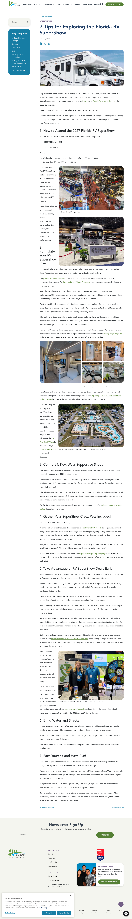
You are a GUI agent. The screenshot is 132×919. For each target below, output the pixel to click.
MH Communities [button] (45, 4)
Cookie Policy (43, 908)
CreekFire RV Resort (48, 449)
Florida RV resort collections (104, 101)
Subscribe (105, 835)
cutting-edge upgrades (113, 333)
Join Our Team (53, 862)
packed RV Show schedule (54, 278)
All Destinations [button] (29, 4)
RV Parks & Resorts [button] (62, 4)
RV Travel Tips (17, 67)
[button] (126, 913)
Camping (15, 44)
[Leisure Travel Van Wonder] (60, 362)
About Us (51, 858)
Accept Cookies (64, 913)
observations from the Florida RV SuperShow (69, 638)
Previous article (48, 807)
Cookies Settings (10, 913)
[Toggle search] (101, 4)
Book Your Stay (114, 4)
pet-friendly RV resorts (92, 528)
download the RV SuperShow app (76, 282)
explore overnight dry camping (92, 553)
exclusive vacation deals (75, 709)
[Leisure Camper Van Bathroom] (92, 351)
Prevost (85, 101)
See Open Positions (109, 882)
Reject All (49, 913)
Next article (116, 807)
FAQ (13, 51)
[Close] (70, 895)
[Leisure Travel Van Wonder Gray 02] (113, 372)
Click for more (115, 379)
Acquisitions (52, 866)
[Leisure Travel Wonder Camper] (113, 351)
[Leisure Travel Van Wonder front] (92, 372)
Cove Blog (51, 854)
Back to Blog (47, 16)
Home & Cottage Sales (83, 4)
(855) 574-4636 (53, 880)
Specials (96, 4)
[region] (38, 905)
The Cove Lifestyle (18, 70)
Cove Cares (16, 48)
